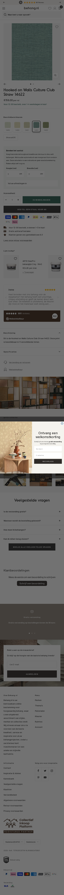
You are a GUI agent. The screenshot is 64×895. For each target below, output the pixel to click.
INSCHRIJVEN (48, 461)
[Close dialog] (62, 423)
